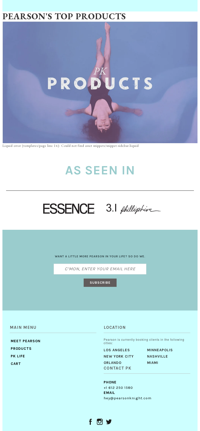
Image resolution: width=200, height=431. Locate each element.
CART (16, 363)
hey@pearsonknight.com (127, 398)
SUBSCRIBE (100, 283)
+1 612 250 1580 (118, 387)
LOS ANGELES (117, 350)
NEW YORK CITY (119, 356)
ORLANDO (112, 363)
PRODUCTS (21, 348)
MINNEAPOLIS (160, 350)
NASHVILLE (157, 356)
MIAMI (152, 363)
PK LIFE (18, 356)
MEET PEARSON (25, 341)
